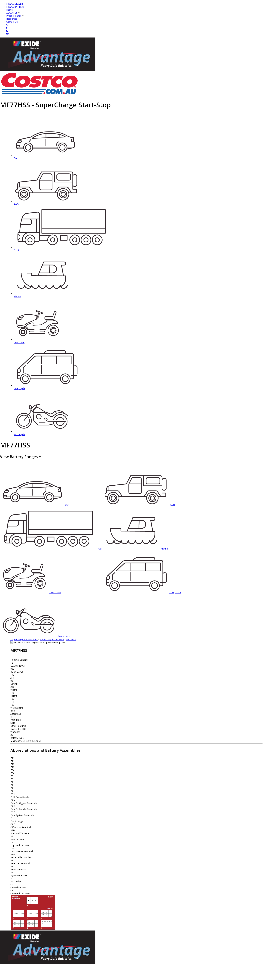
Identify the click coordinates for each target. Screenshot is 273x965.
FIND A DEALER (14, 3)
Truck (99, 548)
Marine (164, 548)
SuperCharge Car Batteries (24, 639)
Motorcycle (64, 635)
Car (67, 504)
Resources (11, 18)
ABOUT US (12, 12)
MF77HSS (71, 639)
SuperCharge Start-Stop (52, 639)
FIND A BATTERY (15, 6)
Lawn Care (55, 592)
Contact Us (12, 21)
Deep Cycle (175, 592)
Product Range (13, 15)
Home (9, 9)
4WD (172, 504)
